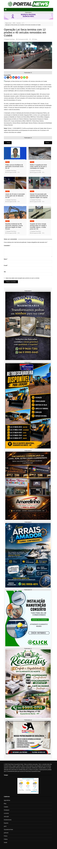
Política (6, 839)
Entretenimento (7, 819)
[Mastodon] (19, 77)
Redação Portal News (10, 39)
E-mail (6, 265)
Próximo (47, 142)
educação (6, 816)
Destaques (6, 810)
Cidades (6, 806)
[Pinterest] (16, 77)
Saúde (5, 842)
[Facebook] (5, 77)
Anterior (8, 142)
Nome (5, 259)
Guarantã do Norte (8, 829)
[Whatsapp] (24, 77)
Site (5, 271)
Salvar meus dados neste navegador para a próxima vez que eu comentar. (22, 278)
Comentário (7, 245)
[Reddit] (10, 77)
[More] (27, 77)
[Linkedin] (13, 77)
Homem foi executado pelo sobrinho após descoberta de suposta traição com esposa (39, 195)
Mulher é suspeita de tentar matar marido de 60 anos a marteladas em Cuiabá (38, 166)
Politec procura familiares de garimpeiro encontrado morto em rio (14, 166)
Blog (5, 803)
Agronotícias (7, 800)
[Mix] (21, 77)
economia (6, 813)
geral (5, 826)
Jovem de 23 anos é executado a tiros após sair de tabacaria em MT (15, 195)
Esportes (6, 823)
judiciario (6, 832)
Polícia (35, 39)
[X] (8, 77)
